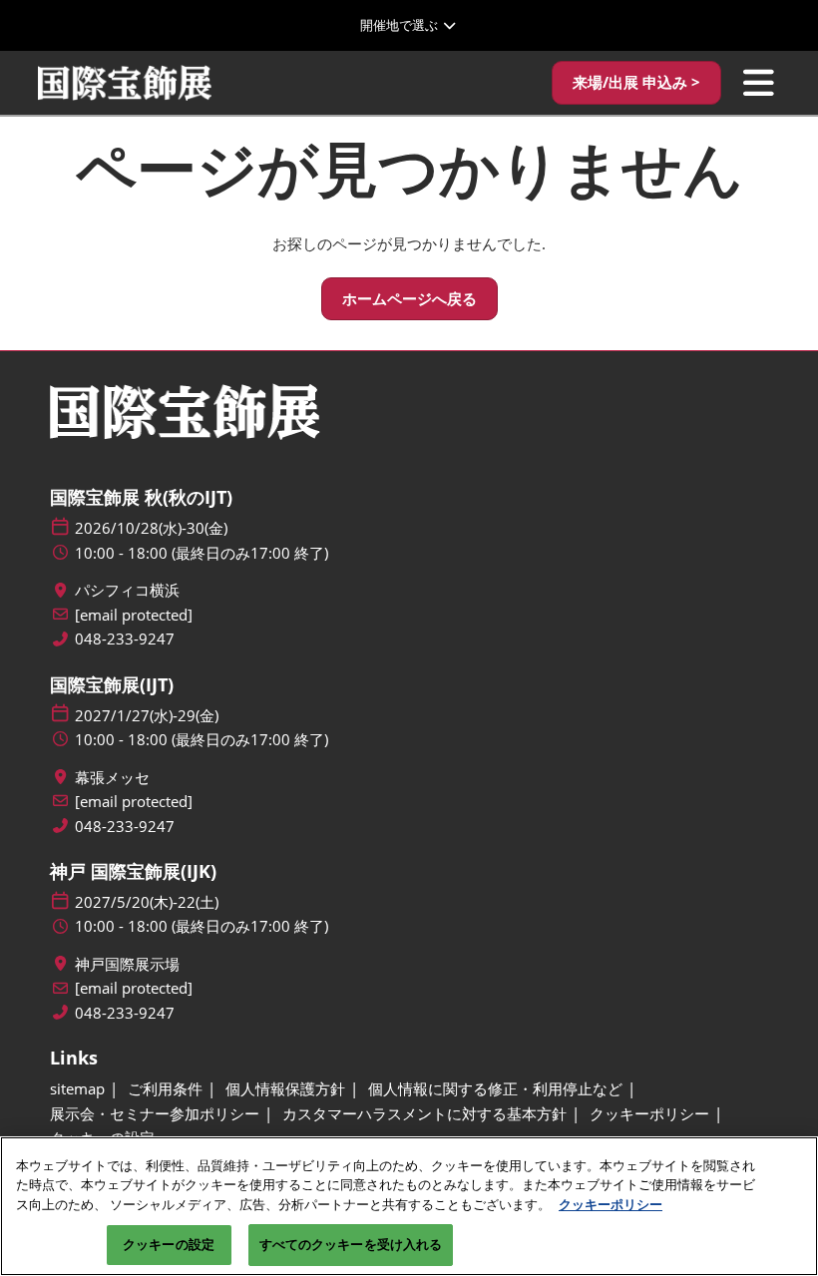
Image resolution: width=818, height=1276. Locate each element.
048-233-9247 (125, 639)
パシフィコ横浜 (127, 590)
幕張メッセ (112, 777)
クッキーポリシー (610, 1204)
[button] (636, 83)
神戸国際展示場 (127, 964)
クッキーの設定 (168, 1244)
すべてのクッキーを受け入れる (351, 1244)
